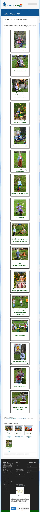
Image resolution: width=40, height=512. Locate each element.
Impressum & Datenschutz (7, 487)
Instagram (7, 489)
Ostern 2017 (22, 22)
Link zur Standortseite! (22, 485)
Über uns (19, 14)
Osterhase (7, 22)
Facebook (4, 489)
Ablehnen (18, 508)
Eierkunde (29, 10)
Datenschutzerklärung (21, 510)
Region (12, 14)
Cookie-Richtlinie (15, 510)
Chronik (5, 10)
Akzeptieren (13, 508)
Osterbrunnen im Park (22, 418)
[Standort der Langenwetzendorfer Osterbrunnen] (20, 492)
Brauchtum (11, 10)
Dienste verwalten (13, 505)
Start (9, 418)
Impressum (25, 510)
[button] (28, 496)
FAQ (16, 10)
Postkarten (22, 10)
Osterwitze (6, 14)
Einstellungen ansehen (25, 508)
